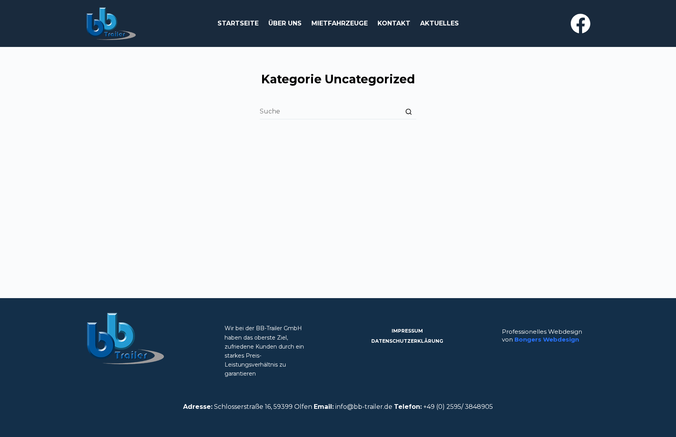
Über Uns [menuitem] (285, 23)
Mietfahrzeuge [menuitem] (339, 23)
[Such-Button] (408, 111)
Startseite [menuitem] (238, 23)
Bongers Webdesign (546, 339)
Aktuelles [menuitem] (439, 23)
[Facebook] (580, 23)
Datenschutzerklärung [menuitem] (407, 341)
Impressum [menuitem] (407, 331)
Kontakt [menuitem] (394, 23)
